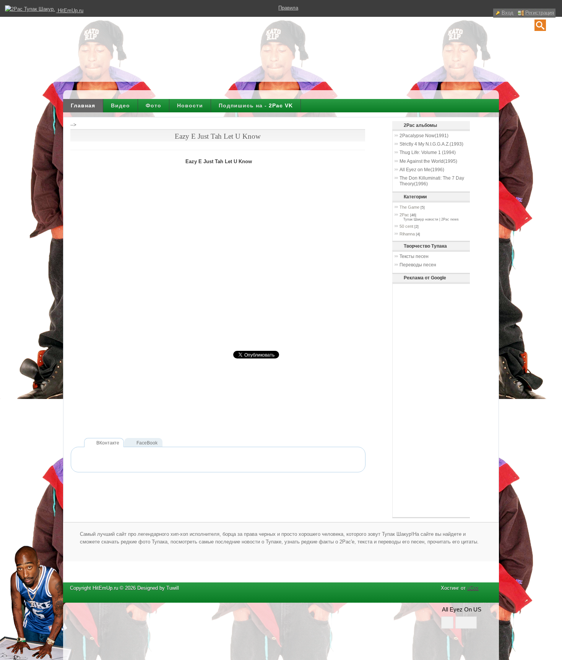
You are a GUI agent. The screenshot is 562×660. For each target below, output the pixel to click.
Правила (288, 8)
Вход (507, 13)
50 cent (406, 226)
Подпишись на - (256, 105)
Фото (153, 105)
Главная (83, 105)
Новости (190, 105)
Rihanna (407, 234)
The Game (409, 207)
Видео (120, 105)
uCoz (473, 588)
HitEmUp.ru (70, 10)
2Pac (404, 214)
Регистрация (539, 13)
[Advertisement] (209, 411)
